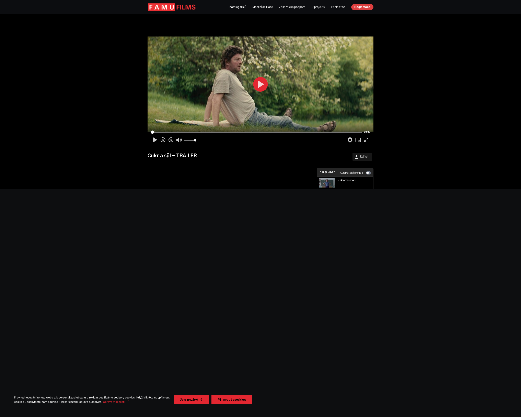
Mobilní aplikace (262, 7)
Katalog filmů (237, 7)
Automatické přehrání (351, 173)
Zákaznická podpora (292, 7)
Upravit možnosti (114, 401)
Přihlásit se (338, 7)
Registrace (362, 7)
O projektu (318, 7)
